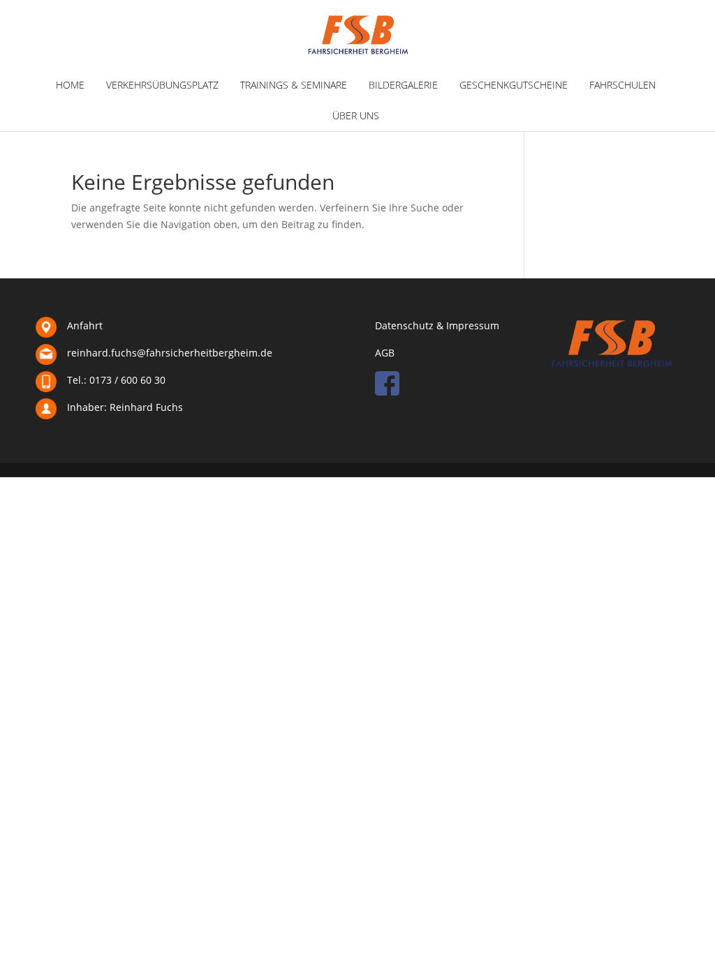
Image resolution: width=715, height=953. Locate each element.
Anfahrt (85, 325)
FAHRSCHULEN (622, 84)
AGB (385, 352)
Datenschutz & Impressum (437, 325)
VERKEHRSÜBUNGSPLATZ (162, 84)
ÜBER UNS (355, 115)
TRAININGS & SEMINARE (293, 84)
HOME (70, 84)
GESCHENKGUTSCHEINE (513, 84)
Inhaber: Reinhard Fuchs (125, 407)
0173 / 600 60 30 (127, 380)
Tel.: (77, 380)
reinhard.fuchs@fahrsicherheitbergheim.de (169, 352)
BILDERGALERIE (403, 84)
